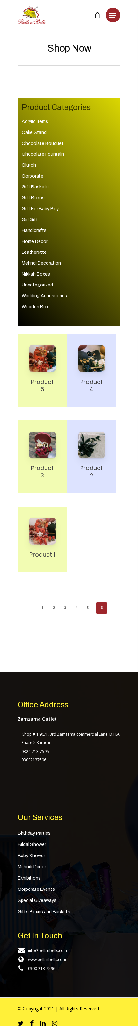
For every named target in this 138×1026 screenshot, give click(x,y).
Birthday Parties (34, 833)
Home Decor (34, 241)
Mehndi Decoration (41, 263)
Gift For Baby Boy (40, 208)
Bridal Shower (32, 844)
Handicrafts (34, 230)
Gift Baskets (35, 187)
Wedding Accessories (44, 296)
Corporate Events (36, 889)
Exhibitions (29, 878)
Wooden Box (35, 306)
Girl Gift (30, 219)
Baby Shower (31, 855)
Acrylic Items (35, 121)
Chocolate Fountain (43, 154)
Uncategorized (37, 285)
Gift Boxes (33, 197)
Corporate (32, 176)
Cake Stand (34, 132)
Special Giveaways (37, 900)
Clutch (29, 165)
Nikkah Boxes (36, 274)
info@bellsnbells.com (47, 950)
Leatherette (34, 252)
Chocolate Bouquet (43, 143)
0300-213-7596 (41, 968)
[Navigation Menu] (113, 15)
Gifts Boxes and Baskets (44, 911)
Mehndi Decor (32, 867)
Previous (32, 607)
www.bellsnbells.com (47, 959)
